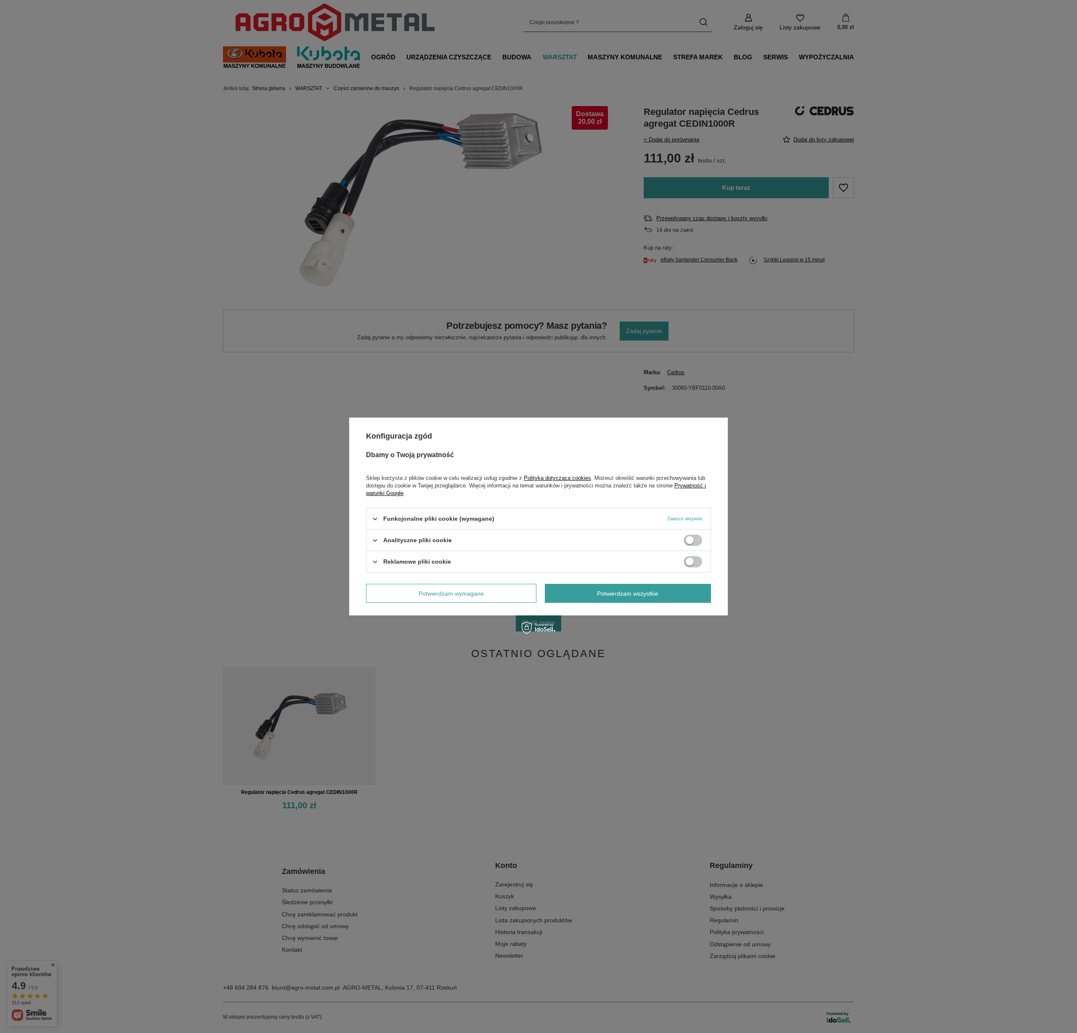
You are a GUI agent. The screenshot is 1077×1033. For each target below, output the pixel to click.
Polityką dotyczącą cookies (557, 478)
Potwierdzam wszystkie (627, 593)
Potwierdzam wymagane (451, 593)
